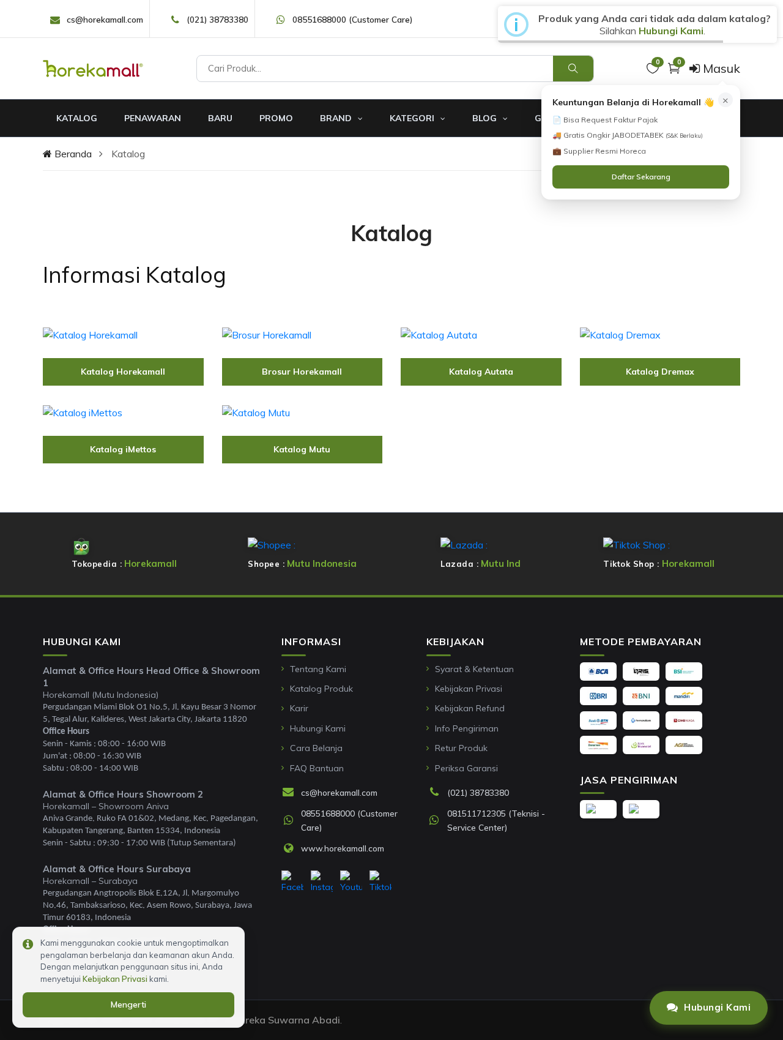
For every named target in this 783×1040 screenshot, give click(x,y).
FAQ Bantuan (317, 768)
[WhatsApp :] (291, 821)
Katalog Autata (481, 371)
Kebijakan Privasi (468, 688)
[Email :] (291, 792)
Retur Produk (461, 748)
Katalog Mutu (301, 449)
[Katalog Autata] (481, 334)
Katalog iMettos (123, 449)
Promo (276, 118)
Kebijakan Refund (470, 708)
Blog (485, 118)
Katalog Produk (321, 688)
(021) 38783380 (217, 19)
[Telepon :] (437, 792)
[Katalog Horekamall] (123, 334)
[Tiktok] (380, 882)
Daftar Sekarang (641, 176)
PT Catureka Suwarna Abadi (274, 1020)
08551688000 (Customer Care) (352, 19)
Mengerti (128, 1004)
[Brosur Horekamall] (302, 334)
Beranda (72, 154)
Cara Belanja (316, 748)
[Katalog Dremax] (660, 334)
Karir (299, 708)
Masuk (720, 68)
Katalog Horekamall (123, 371)
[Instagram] (322, 882)
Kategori (413, 118)
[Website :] (291, 849)
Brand (337, 118)
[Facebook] (292, 882)
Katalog (76, 118)
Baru (220, 118)
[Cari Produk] (573, 68)
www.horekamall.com (342, 848)
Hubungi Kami (318, 728)
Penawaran (152, 118)
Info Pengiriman (467, 728)
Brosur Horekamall (302, 371)
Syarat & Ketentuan (474, 669)
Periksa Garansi (466, 768)
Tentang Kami (318, 669)
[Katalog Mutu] (302, 412)
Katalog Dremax (660, 371)
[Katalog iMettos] (123, 412)
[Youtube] (351, 882)
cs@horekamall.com (105, 19)
